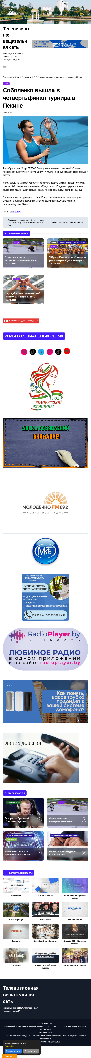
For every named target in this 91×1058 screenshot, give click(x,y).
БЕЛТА (16, 211)
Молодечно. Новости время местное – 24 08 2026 (17, 854)
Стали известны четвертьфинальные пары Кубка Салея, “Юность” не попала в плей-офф (21, 262)
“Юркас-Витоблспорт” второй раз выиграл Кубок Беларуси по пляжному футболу (67, 260)
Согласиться (13, 1051)
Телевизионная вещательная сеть (21, 994)
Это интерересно (13, 802)
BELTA (9, 243)
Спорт (6, 83)
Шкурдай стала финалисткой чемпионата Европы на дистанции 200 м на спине (22, 297)
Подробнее (10, 1046)
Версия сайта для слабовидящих (23, 320)
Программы (11, 839)
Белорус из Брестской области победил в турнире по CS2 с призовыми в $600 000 (18, 823)
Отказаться (31, 1051)
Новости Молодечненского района (72, 243)
